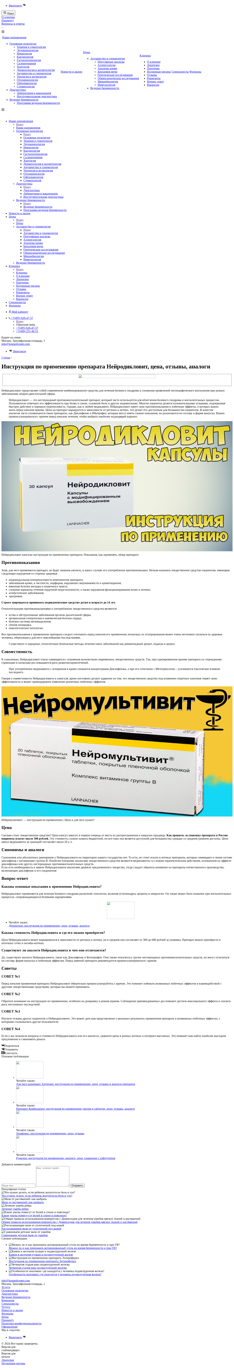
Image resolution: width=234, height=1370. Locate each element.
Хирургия (23, 66)
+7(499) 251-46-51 (27, 331)
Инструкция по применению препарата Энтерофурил (42, 1261)
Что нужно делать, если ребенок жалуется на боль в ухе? (36, 1195)
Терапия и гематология (31, 47)
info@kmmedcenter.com (15, 344)
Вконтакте (15, 5)
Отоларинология (27, 79)
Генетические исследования (115, 75)
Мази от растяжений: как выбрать (22, 1202)
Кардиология (25, 56)
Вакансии (153, 84)
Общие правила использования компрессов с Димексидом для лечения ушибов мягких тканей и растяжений (69, 1222)
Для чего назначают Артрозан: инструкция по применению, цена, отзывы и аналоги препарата (75, 1084)
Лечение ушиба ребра (15, 1208)
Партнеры (153, 68)
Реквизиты (154, 78)
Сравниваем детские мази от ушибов (24, 1235)
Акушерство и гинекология (34, 73)
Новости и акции (71, 71)
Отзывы (152, 75)
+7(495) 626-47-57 (27, 327)
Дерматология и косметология (36, 70)
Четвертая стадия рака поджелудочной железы (38, 1267)
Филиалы (195, 71)
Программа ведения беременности (38, 103)
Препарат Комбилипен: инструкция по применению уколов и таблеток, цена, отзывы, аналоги (75, 1108)
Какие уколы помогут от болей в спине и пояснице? (34, 1215)
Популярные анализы (111, 61)
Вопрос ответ (155, 81)
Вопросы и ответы (13, 23)
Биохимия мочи (107, 71)
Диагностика (18, 89)
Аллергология (106, 65)
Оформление (9, 1326)
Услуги (5, 1287)
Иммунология (106, 84)
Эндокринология (27, 50)
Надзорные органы (159, 71)
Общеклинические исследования (118, 78)
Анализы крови (107, 68)
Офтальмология (27, 83)
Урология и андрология (31, 76)
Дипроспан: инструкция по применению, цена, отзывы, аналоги (49, 925)
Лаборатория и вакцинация (34, 93)
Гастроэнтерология (29, 60)
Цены (86, 52)
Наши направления (14, 37)
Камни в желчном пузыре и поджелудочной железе (41, 1254)
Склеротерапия (26, 63)
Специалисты (180, 71)
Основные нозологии (23, 43)
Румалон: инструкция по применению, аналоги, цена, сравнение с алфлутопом (65, 1158)
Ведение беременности (24, 99)
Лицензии (153, 65)
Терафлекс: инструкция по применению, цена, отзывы (50, 1133)
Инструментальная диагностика (37, 96)
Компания (7, 1300)
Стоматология (26, 86)
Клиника (145, 55)
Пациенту (7, 20)
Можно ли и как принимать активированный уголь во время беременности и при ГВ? (63, 1248)
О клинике (8, 17)
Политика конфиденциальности (21, 1323)
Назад (19, 124)
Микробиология (108, 81)
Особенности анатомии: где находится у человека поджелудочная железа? (55, 1274)
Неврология (24, 53)
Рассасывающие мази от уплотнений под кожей (31, 1228)
